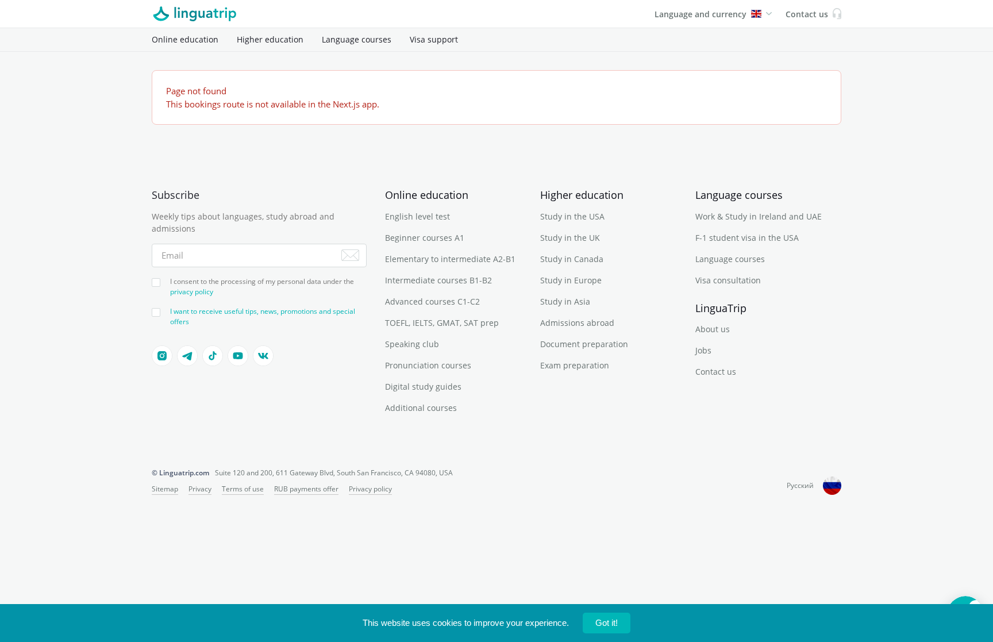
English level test (417, 216)
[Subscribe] (350, 255)
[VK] (263, 355)
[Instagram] (162, 355)
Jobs (703, 350)
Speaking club (412, 344)
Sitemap (165, 489)
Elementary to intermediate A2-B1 (450, 258)
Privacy (199, 489)
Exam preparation (574, 365)
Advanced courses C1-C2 (432, 301)
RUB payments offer (306, 489)
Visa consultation (728, 280)
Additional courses (421, 407)
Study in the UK (570, 237)
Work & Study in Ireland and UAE (758, 216)
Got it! (606, 623)
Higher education (270, 39)
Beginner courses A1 (424, 237)
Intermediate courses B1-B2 (438, 280)
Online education (185, 39)
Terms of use (243, 489)
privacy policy (191, 292)
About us (712, 329)
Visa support (434, 39)
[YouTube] (238, 355)
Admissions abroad (577, 322)
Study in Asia (565, 301)
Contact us (715, 371)
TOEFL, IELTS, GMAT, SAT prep (442, 322)
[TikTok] (212, 355)
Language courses (356, 39)
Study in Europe (571, 280)
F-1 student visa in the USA (747, 237)
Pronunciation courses (428, 365)
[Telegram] (187, 355)
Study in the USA (572, 216)
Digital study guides (423, 386)
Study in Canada (571, 258)
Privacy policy (370, 489)
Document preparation (584, 344)
